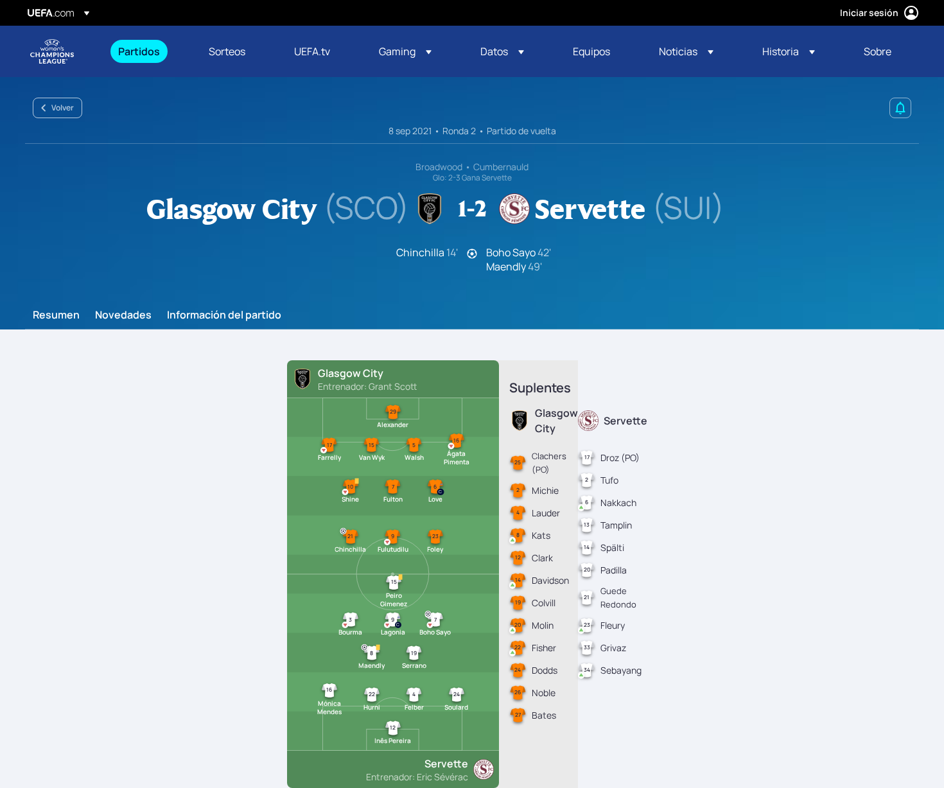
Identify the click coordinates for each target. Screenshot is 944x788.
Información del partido (224, 315)
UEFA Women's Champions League (52, 51)
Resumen (56, 315)
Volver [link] (62, 107)
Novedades (123, 315)
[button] (405, 51)
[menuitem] (147, 51)
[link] (139, 51)
